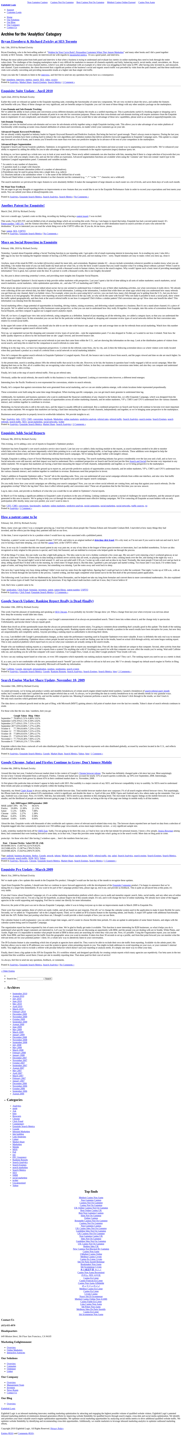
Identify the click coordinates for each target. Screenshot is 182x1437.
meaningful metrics (78, 55)
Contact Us (12, 27)
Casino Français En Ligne (91, 1280)
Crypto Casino (91, 1294)
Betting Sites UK (91, 1246)
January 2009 (19, 1034)
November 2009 (20, 1016)
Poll (14, 1152)
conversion (38, 419)
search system (73, 669)
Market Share (25, 82)
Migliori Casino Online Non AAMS (91, 1299)
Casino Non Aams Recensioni (91, 1272)
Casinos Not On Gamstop (62, 2)
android (10, 855)
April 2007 (17, 1073)
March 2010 (18, 1009)
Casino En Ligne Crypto (91, 1259)
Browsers (23, 861)
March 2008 (18, 1050)
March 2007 (18, 1076)
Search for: (12, 978)
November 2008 (20, 1040)
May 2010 (17, 1004)
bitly (18, 419)
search (36, 79)
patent (9, 231)
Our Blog (11, 22)
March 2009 (18, 1032)
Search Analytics (50, 197)
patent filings (60, 590)
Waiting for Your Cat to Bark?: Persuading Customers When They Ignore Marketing (86, 52)
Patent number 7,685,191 (12, 223)
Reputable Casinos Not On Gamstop (91, 1220)
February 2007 (19, 1078)
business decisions (23, 855)
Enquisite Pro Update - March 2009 (27, 869)
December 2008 (20, 1037)
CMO (29, 419)
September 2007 (20, 1065)
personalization (39, 669)
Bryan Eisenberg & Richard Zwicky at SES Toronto (39, 41)
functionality (35, 506)
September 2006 (20, 1091)
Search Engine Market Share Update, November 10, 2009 (43, 680)
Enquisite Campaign (122, 885)
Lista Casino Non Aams (91, 1304)
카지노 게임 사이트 (91, 1275)
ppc (14, 1154)
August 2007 (18, 1068)
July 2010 (17, 999)
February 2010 (19, 1011)
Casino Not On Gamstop (91, 1205)
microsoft (27, 669)
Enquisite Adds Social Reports (23, 433)
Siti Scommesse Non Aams (91, 1314)
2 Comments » (79, 424)
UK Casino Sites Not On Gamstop (91, 1228)
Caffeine (10, 669)
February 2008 (19, 1052)
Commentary (18, 1124)
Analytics (14, 82)
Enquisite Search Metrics (30, 197)
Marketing (58, 419)
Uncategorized (19, 1183)
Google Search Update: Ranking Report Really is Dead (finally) (47, 601)
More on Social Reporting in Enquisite (29, 242)
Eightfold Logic (8, 5)
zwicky (54, 79)
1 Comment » (69, 82)
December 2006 (20, 1083)
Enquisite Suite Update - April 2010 (27, 91)
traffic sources (137, 506)
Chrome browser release (90, 773)
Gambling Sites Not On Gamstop (91, 1231)
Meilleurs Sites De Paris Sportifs (91, 1309)
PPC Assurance (19, 1157)
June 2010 (17, 1001)
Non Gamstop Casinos (37, 2)
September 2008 (20, 1042)
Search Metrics (54, 82)
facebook (48, 419)
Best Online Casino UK (91, 1210)
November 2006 (20, 1086)
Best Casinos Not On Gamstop (90, 2)
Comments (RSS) (26, 1433)
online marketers (71, 419)
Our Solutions (13, 20)
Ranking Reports (58, 671)
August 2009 (18, 1024)
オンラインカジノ (91, 1286)
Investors (11, 1387)
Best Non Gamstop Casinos (91, 1213)
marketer (45, 506)
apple (15, 1108)
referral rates (102, 419)
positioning (61, 669)
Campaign (11, 1366)
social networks (50, 422)
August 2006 (18, 1094)
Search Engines (40, 82)
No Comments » (81, 197)
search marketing (20, 1167)
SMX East (42, 831)
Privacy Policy (57, 1428)
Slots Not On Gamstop (91, 1215)
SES (42, 79)
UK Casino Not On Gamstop (91, 1244)
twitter (61, 422)
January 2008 (19, 1055)
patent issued (82, 216)
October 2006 (19, 1088)
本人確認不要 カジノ (91, 1269)
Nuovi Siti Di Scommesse (91, 1296)
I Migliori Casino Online (91, 1254)
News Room (12, 1390)
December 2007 (20, 1058)
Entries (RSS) (7, 1433)
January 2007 (19, 1081)
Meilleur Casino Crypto (91, 1256)
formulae (33, 590)
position (50, 669)
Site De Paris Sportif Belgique (91, 1262)
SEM (30, 858)
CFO (23, 419)
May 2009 (17, 1029)
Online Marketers (14, 1350)
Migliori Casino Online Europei (121, 2)
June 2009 (17, 1027)
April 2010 (17, 1006)
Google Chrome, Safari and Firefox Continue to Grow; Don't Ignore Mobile (56, 762)
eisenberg (11, 79)
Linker (15, 1139)
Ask (14, 1111)
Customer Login (14, 12)
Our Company (13, 25)
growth (50, 855)
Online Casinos (91, 1218)
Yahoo (81, 753)
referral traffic (116, 419)
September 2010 (20, 993)
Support (10, 10)
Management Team (15, 1385)
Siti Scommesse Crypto (91, 1267)
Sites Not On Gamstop (91, 1238)
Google (18, 669)
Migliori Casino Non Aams (91, 1197)
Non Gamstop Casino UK (91, 1236)
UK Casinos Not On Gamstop (91, 1233)
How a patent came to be (19, 517)
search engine (145, 419)
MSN (90, 855)
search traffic (15, 422)
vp (146, 506)
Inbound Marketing (21, 1131)
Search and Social (138, 461)
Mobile (16, 1147)
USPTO (22, 231)
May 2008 (17, 1047)
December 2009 (20, 1014)
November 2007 (20, 1060)
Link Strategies (19, 1136)
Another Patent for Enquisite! (23, 205)
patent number (73, 590)
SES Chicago (61, 612)
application (11, 590)
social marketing (35, 422)
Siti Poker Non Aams (91, 1306)
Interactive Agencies (16, 1352)
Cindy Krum (26, 790)
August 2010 (18, 996)
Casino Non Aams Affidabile (91, 1283)
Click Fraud (22, 590)
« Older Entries (8, 971)
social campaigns (91, 506)
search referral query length (157, 691)
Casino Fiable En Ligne (91, 1301)
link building (18, 1134)
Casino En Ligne (91, 1278)
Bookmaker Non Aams (91, 1264)
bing (115, 671)
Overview (11, 1347)
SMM (15, 1175)
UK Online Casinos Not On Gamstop (91, 1208)
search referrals (8, 858)
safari (114, 855)
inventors (42, 590)
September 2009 (20, 1022)
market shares (81, 855)
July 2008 (17, 1045)
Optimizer (11, 1369)
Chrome (32, 861)
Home (9, 17)
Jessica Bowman (165, 831)
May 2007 (17, 1070)
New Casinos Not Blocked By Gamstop (91, 1249)
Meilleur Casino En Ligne (91, 1289)
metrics (29, 79)
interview (45, 75)
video (47, 79)
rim (109, 855)
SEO (24, 422)
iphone (57, 855)
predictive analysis (88, 419)
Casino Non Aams (146, 2)
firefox (35, 855)
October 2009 (19, 1019)
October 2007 (19, 1063)
